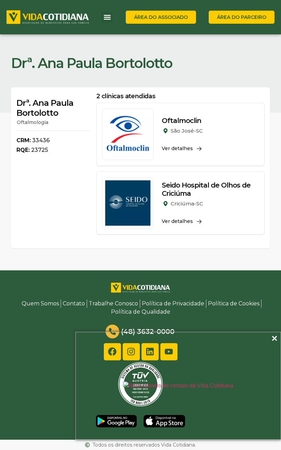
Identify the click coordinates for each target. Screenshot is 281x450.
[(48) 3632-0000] (112, 331)
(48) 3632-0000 (147, 331)
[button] (107, 17)
